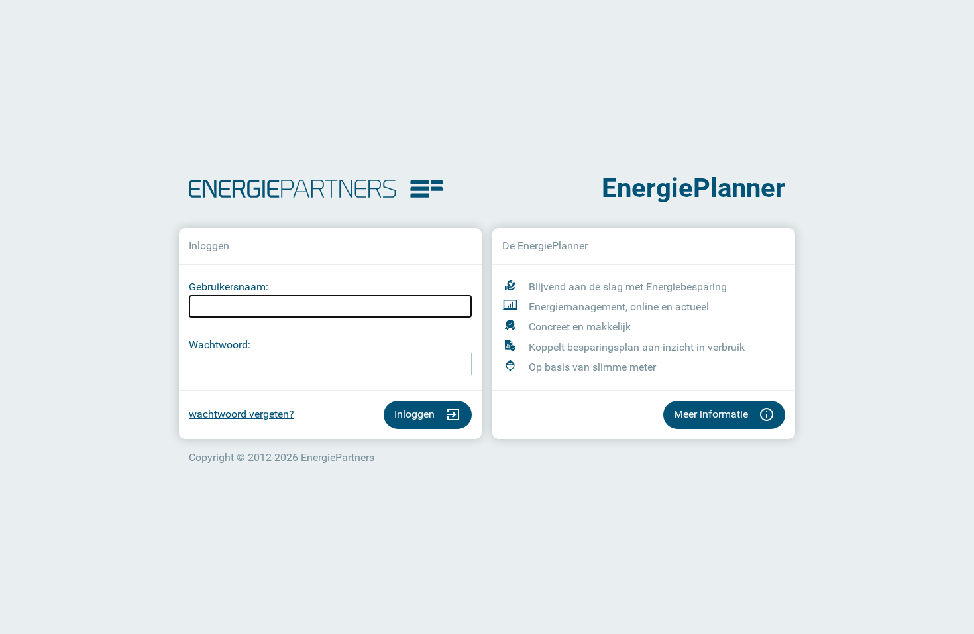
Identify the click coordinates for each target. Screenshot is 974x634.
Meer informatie (711, 414)
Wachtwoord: (219, 344)
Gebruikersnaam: (228, 287)
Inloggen (414, 414)
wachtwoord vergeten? (241, 414)
